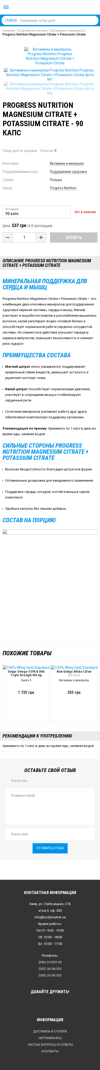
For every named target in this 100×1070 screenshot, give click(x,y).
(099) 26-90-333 (50, 975)
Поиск (11, 20)
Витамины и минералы (67, 163)
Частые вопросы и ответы (50, 1045)
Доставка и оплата (50, 1031)
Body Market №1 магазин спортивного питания (50, 7)
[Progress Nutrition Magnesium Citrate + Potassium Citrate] (50, 75)
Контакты (50, 1051)
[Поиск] (93, 20)
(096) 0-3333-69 (50, 962)
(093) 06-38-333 (50, 969)
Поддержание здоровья (68, 172)
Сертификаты (50, 1038)
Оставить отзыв (50, 848)
